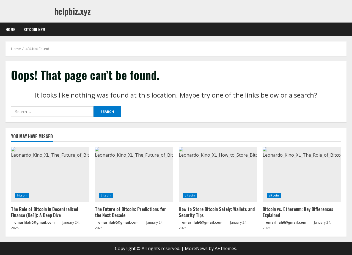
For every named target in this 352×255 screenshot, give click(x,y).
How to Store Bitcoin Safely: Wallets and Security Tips (217, 212)
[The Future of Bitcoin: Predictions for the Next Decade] (134, 174)
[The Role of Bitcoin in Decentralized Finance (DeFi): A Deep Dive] (50, 174)
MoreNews (196, 248)
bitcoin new (34, 29)
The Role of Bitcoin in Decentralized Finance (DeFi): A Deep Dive (44, 212)
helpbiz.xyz (72, 11)
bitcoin (22, 195)
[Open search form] (344, 29)
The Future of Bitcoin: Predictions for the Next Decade (130, 212)
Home (10, 29)
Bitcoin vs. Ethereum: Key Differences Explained (298, 212)
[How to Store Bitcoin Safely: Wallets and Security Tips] (218, 174)
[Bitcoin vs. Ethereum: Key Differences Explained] (302, 174)
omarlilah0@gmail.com (34, 222)
